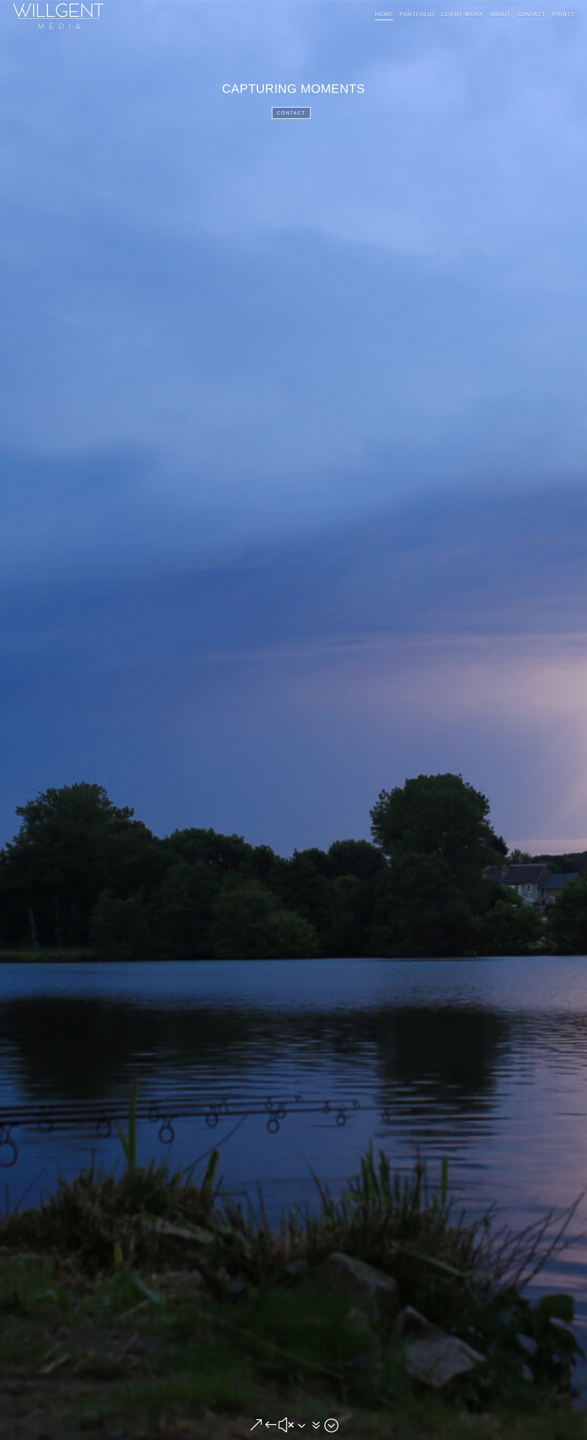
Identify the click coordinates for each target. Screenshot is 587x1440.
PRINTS (563, 14)
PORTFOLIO (417, 14)
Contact (291, 113)
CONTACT (531, 14)
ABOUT (500, 14)
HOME (384, 14)
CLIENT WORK (462, 14)
